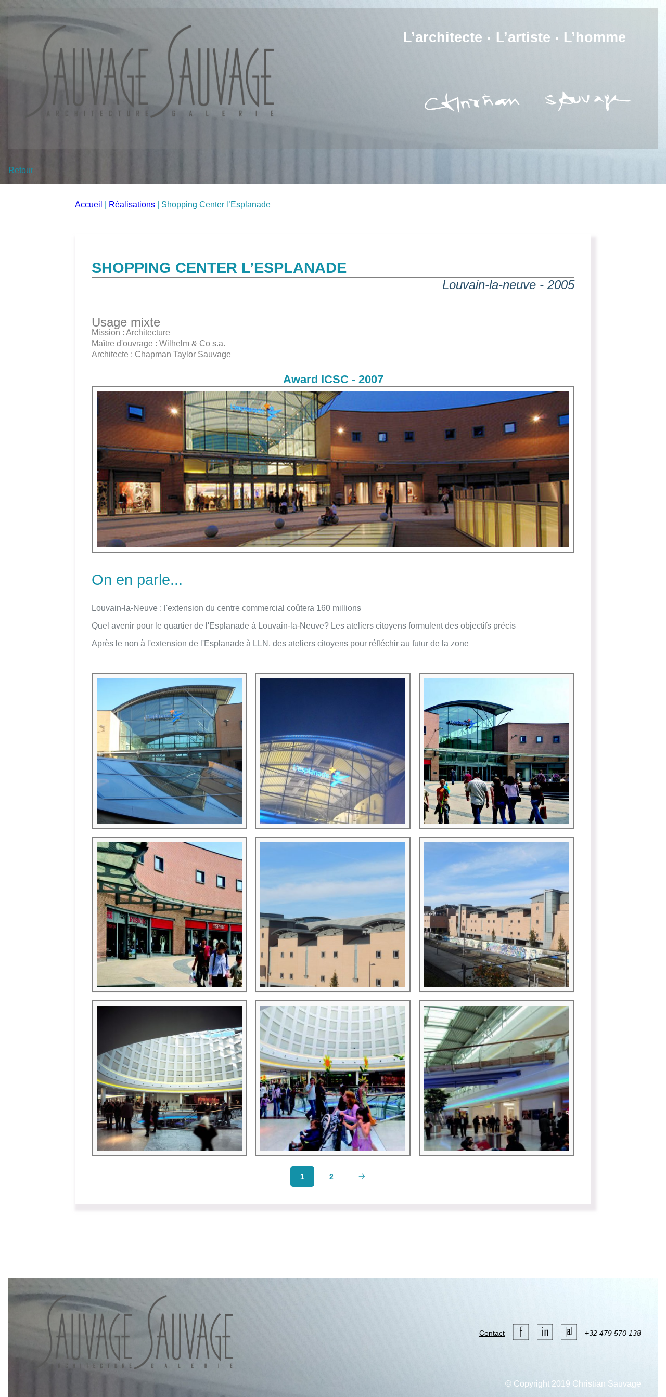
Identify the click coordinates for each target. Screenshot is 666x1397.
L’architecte (442, 37)
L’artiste (523, 37)
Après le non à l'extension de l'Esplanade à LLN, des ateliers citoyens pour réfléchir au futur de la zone (280, 643)
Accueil (89, 204)
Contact (492, 1333)
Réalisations (132, 204)
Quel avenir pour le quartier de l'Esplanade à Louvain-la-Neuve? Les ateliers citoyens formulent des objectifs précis (304, 625)
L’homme (594, 37)
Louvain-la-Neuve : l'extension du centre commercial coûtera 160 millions (226, 608)
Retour (20, 170)
